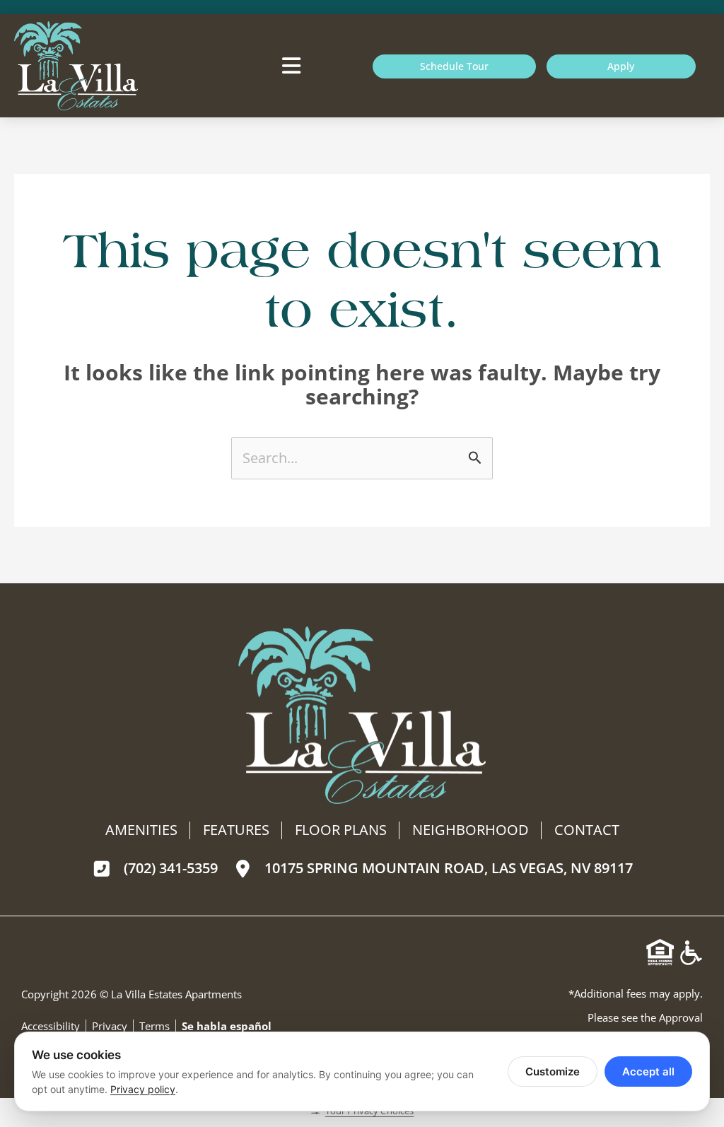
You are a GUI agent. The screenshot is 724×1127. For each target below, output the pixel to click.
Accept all (648, 1071)
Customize (552, 1071)
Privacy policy (142, 1089)
